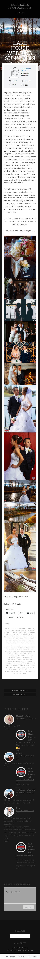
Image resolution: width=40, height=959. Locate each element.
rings (17, 661)
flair (12, 647)
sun (33, 663)
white (21, 669)
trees (14, 665)
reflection (28, 659)
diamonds (23, 641)
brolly (20, 637)
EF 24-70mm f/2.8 (17, 643)
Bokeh (7, 637)
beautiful (24, 635)
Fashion (16, 645)
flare (17, 647)
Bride (13, 637)
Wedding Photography (24, 667)
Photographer (13, 657)
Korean (26, 649)
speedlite (21, 663)
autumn (15, 635)
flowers (31, 647)
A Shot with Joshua (20, 690)
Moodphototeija (23, 716)
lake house (20, 651)
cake (25, 637)
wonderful (10, 671)
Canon (15, 639)
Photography (27, 657)
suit (29, 663)
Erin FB (19, 753)
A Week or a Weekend (25, 790)
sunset (8, 665)
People (31, 629)
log (27, 651)
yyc (17, 671)
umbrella (30, 665)
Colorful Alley (20, 694)
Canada (8, 639)
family (9, 645)
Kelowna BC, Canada (20, 948)
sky (15, 663)
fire (22, 645)
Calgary (32, 637)
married (22, 653)
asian (8, 635)
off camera (20, 655)
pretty (19, 659)
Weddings (19, 631)
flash (23, 647)
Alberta (31, 633)
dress (31, 641)
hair (20, 649)
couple (9, 641)
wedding (9, 667)
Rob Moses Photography (20, 6)
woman (28, 669)
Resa (18, 808)
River (23, 661)
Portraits (9, 631)
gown (8, 649)
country (30, 639)
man (16, 653)
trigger (21, 665)
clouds (22, 639)
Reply (6, 728)
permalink (21, 673)
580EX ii (14, 633)
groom (14, 649)
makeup (10, 653)
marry (30, 653)
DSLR (7, 643)
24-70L (7, 633)
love (32, 651)
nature (10, 655)
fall (33, 643)
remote (11, 661)
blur (31, 635)
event (27, 643)
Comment (28, 907)
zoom (22, 671)
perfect (28, 655)
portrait (11, 659)
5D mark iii (22, 633)
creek (15, 641)
